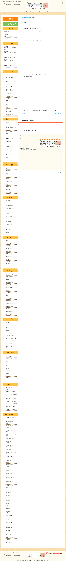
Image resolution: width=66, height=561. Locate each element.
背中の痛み (8, 189)
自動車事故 (8, 489)
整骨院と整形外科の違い (11, 107)
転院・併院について (10, 438)
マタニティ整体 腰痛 (10, 391)
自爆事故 (8, 505)
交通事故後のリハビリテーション (11, 457)
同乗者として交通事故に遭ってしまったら (11, 486)
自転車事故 (8, 495)
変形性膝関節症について (11, 282)
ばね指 (7, 232)
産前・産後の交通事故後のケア (11, 516)
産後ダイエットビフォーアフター (11, 374)
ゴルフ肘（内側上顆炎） (11, 332)
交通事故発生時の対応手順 (11, 418)
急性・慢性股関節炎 (10, 274)
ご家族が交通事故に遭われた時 (11, 453)
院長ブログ (12, 24)
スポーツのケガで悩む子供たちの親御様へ (11, 90)
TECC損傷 (8, 229)
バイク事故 (8, 492)
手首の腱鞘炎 (9, 221)
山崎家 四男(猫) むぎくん (10, 57)
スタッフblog (6, 38)
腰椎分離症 (8, 251)
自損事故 (8, 503)
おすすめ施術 (38, 11)
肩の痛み (8, 200)
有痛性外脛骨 (9, 311)
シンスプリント (9, 343)
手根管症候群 (9, 224)
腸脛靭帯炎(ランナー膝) (11, 338)
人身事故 (8, 498)
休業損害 (8, 539)
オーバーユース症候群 (10, 327)
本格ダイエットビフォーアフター (11, 378)
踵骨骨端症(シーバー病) (11, 303)
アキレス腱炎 (9, 298)
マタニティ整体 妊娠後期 (11, 403)
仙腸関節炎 (8, 245)
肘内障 (7, 218)
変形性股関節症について (11, 276)
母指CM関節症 (9, 227)
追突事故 (8, 508)
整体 (7, 124)
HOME (5, 11)
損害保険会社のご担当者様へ (11, 99)
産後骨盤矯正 (9, 141)
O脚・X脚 (8, 370)
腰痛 (7, 240)
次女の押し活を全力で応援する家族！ (10, 48)
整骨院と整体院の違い (10, 114)
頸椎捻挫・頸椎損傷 (10, 525)
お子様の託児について (10, 83)
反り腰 (7, 259)
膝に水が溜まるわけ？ (10, 284)
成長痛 (7, 368)
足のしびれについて (10, 266)
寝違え (7, 168)
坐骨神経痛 (8, 136)
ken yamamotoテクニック (11, 128)
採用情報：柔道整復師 (10, 96)
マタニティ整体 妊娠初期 (11, 406)
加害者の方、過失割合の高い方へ (11, 469)
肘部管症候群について (10, 216)
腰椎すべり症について (10, 253)
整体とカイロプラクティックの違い (11, 110)
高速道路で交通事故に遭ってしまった (11, 512)
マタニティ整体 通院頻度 (11, 401)
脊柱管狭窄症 (9, 256)
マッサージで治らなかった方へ (11, 103)
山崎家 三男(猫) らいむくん (10, 61)
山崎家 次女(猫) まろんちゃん (10, 66)
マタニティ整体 (9, 138)
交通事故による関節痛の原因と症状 (11, 533)
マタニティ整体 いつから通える (11, 388)
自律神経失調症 (9, 356)
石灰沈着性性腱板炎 (10, 211)
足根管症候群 (9, 300)
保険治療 (8, 122)
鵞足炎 (7, 290)
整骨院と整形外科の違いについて (11, 442)
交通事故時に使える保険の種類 (11, 426)
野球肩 (7, 325)
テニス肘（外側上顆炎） (11, 335)
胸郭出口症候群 (9, 205)
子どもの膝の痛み (10, 287)
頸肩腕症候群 (9, 181)
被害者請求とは (9, 542)
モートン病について (10, 314)
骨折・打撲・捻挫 (10, 537)
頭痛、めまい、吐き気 (10, 522)
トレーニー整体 (9, 152)
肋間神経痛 (8, 192)
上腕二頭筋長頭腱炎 (10, 208)
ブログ (60, 11)
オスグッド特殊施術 (10, 149)
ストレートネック (10, 176)
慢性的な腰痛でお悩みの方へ (11, 132)
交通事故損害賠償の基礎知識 (11, 482)
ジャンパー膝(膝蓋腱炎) (11, 341)
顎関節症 (8, 170)
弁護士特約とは (9, 449)
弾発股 (7, 279)
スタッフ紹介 (9, 93)
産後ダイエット (9, 144)
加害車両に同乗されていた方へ (11, 465)
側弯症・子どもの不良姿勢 (11, 364)
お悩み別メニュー (49, 11)
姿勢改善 (8, 157)
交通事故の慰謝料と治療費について (11, 446)
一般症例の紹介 (7, 34)
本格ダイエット (9, 146)
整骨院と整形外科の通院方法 (11, 435)
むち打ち (8, 519)
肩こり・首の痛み (10, 184)
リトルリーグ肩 (9, 322)
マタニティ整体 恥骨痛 (11, 398)
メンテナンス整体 (10, 154)
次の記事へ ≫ (58, 113)
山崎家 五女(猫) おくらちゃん (10, 53)
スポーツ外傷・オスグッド (11, 347)
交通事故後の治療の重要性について (11, 422)
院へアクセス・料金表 (10, 81)
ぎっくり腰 (8, 243)
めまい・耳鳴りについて (11, 358)
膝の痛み (8, 530)
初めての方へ (16, 11)
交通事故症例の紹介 (8, 36)
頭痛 (7, 173)
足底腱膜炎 (8, 308)
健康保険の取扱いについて (11, 78)
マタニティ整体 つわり (11, 409)
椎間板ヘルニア (9, 248)
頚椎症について (9, 178)
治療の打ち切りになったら (11, 474)
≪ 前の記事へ (24, 113)
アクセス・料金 (27, 11)
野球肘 (7, 330)
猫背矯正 (8, 160)
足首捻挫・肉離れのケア (11, 306)
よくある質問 (9, 86)
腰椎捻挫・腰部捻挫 (10, 527)
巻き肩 (7, 213)
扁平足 (7, 295)
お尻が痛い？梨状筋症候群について (11, 262)
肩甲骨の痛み (9, 186)
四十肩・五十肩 (9, 203)
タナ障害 (8, 292)
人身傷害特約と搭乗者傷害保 (11, 430)
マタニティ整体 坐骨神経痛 (11, 395)
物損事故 (8, 500)
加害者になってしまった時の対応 (11, 461)
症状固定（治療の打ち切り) (11, 478)
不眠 (7, 361)
